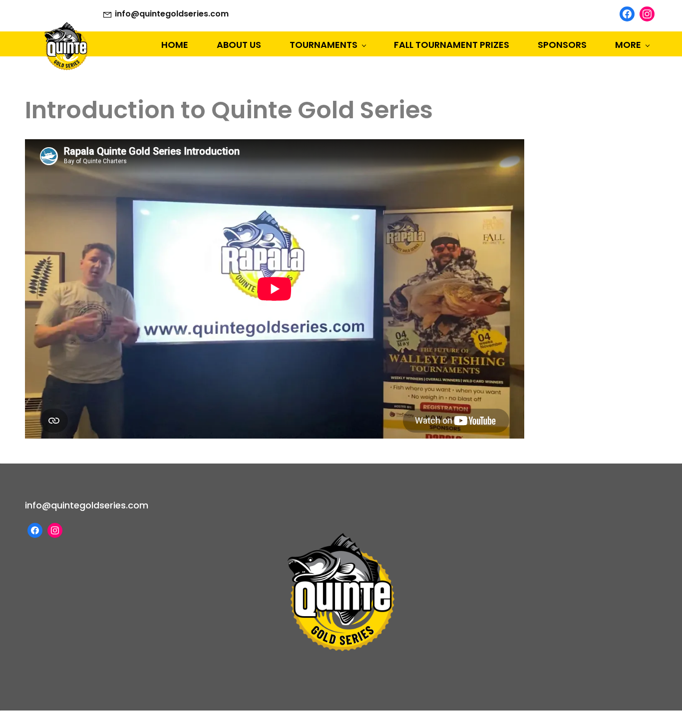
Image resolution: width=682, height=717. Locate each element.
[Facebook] (34, 530)
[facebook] (627, 13)
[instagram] (647, 13)
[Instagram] (54, 530)
